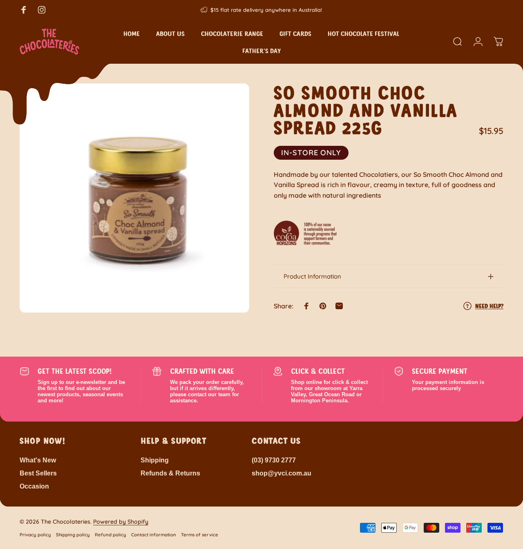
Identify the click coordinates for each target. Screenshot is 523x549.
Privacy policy (35, 535)
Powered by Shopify (120, 521)
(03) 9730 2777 (274, 460)
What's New (38, 460)
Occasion (34, 486)
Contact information (153, 535)
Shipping (155, 460)
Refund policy (110, 535)
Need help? (489, 305)
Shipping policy (73, 535)
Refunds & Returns (170, 473)
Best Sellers (38, 473)
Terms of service (199, 535)
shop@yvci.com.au (281, 473)
